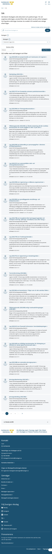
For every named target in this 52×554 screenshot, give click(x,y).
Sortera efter (10, 47)
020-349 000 (6, 455)
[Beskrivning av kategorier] (8, 35)
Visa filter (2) (46, 50)
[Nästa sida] (22, 413)
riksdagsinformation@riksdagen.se (12, 458)
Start (2, 8)
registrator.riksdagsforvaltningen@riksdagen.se (16, 470)
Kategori (5, 39)
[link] (2, 413)
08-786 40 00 (6, 446)
